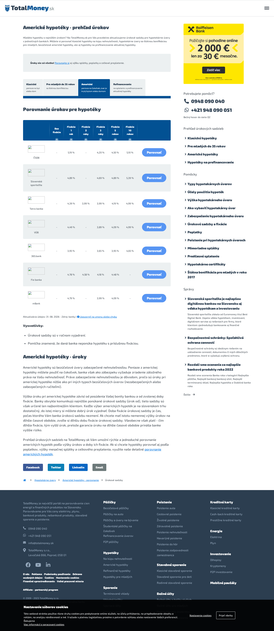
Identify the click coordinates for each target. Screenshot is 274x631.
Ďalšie (187, 394)
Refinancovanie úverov (118, 535)
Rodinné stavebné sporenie (174, 582)
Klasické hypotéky (202, 138)
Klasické (33, 87)
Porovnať (154, 152)
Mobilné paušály (223, 583)
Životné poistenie (168, 520)
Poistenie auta (166, 508)
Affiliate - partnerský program (40, 589)
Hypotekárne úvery (45, 480)
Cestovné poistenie (169, 514)
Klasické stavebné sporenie (174, 570)
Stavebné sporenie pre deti (174, 576)
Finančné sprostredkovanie (39, 581)
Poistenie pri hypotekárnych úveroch (217, 240)
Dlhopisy (215, 560)
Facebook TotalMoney (28, 564)
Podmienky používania (57, 574)
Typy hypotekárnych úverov (210, 184)
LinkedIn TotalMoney (48, 564)
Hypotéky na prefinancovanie (211, 162)
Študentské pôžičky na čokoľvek (117, 528)
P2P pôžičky (111, 541)
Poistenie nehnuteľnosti (172, 532)
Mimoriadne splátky (203, 248)
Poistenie (164, 502)
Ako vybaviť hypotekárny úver (211, 208)
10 (130, 130)
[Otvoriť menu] (267, 8)
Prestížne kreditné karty (225, 520)
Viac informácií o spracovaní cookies (44, 624)
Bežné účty (165, 593)
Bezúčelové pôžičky (116, 508)
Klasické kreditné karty (225, 508)
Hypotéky (111, 553)
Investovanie (220, 554)
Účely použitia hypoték (206, 192)
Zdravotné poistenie (170, 526)
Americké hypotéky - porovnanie (81, 480)
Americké (94, 87)
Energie (216, 531)
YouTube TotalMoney (38, 564)
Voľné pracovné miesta (70, 581)
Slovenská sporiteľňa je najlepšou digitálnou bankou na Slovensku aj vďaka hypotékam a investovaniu (215, 303)
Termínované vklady (116, 593)
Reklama (37, 574)
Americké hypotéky (203, 154)
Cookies (49, 577)
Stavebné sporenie (171, 565)
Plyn (213, 543)
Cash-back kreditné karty (226, 514)
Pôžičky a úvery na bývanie (120, 520)
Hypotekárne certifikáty (206, 264)
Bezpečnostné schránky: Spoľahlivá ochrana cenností (216, 340)
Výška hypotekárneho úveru (210, 200)
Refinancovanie (127, 87)
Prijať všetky (226, 615)
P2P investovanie (221, 572)
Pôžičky (109, 502)
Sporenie (110, 587)
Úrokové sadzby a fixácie (207, 224)
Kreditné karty (221, 502)
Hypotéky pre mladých (117, 576)
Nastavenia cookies (67, 577)
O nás (26, 574)
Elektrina (216, 537)
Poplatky (195, 232)
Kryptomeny (218, 566)
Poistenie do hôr (167, 544)
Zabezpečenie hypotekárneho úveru (216, 216)
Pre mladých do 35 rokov (60, 86)
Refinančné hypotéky (117, 570)
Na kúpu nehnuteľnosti (117, 558)
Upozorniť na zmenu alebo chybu (98, 316)
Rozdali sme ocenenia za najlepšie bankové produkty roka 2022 (214, 367)
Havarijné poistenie (169, 538)
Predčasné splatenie (203, 256)
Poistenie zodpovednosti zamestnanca (173, 552)
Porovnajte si (62, 62)
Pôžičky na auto (113, 514)
